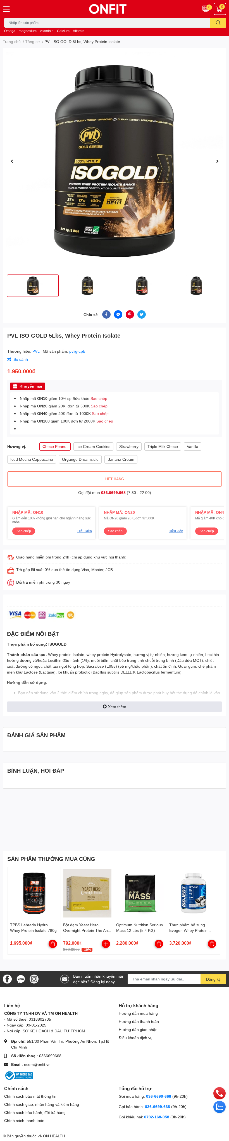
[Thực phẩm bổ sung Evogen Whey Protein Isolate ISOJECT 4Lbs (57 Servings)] (193, 893)
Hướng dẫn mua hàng (138, 1013)
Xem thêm (117, 706)
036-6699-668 (158, 1096)
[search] (218, 23)
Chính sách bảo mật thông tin (30, 1096)
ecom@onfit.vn (37, 1064)
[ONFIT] (114, 9)
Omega (9, 31)
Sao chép (98, 398)
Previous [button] (12, 161)
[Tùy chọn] (53, 944)
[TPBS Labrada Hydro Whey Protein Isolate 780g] (34, 893)
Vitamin (78, 31)
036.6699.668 (113, 492)
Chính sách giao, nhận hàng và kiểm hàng (41, 1104)
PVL (36, 351)
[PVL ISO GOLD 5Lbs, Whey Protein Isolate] (114, 161)
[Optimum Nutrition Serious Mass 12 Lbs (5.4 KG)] (140, 893)
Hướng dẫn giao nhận (138, 1029)
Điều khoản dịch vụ (135, 1037)
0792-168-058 (157, 1116)
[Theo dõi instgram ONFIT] (34, 978)
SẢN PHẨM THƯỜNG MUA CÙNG (51, 858)
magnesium (28, 31)
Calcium (63, 31)
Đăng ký (213, 979)
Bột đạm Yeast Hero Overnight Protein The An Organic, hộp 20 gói (85, 930)
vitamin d (47, 31)
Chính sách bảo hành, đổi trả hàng (35, 1112)
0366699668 (50, 1055)
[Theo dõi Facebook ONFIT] (7, 978)
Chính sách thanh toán (24, 1120)
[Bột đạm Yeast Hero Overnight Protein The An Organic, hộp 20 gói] (87, 893)
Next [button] (217, 161)
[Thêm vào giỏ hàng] (106, 944)
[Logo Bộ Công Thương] (18, 1075)
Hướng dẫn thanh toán (139, 1021)
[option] (114, 161)
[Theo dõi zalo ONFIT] (20, 978)
